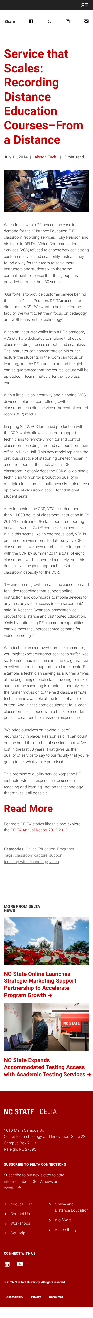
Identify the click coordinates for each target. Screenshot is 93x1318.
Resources (56, 1297)
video (54, 861)
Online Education (40, 849)
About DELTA (21, 1204)
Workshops (20, 1223)
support (55, 855)
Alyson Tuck (45, 157)
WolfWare (63, 1220)
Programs (65, 849)
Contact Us (20, 1213)
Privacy (36, 1297)
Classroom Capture (31, 855)
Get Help (17, 1233)
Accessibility (66, 1229)
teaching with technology (26, 861)
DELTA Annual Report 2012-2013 (39, 830)
